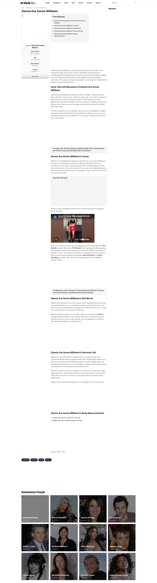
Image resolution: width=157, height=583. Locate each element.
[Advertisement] (78, 55)
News (66, 3)
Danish (41, 460)
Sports (80, 3)
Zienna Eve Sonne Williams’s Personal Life (68, 31)
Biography (57, 3)
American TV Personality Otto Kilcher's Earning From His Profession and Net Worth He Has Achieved (78, 291)
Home (48, 3)
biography (29, 8)
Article (89, 3)
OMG (73, 3)
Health (98, 3)
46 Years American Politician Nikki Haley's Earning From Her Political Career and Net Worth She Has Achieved (78, 149)
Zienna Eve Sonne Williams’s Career (66, 26)
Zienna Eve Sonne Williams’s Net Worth (67, 28)
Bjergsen (48, 460)
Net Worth (34, 460)
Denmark (35, 65)
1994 (31, 54)
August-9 (37, 54)
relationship (26, 460)
